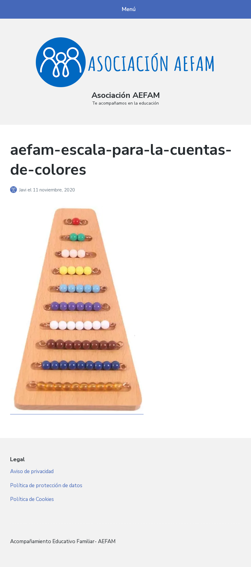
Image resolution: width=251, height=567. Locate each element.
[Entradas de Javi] (14, 190)
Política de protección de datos (46, 485)
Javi (23, 190)
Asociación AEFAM (126, 95)
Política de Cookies (32, 499)
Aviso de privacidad (32, 471)
